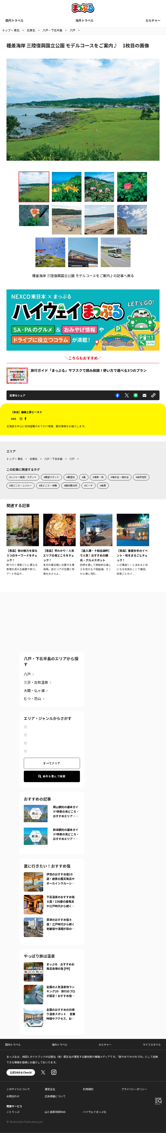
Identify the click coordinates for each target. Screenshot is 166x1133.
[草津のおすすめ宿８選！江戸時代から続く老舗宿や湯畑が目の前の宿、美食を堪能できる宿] (33, 920)
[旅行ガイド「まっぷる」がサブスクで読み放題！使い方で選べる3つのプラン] (17, 376)
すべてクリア (51, 763)
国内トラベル (14, 20)
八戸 (27, 674)
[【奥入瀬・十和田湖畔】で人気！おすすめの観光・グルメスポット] (96, 545)
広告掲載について (55, 1096)
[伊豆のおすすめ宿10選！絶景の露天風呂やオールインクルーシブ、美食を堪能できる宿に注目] (33, 874)
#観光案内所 (70, 485)
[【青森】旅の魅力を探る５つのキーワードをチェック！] (22, 545)
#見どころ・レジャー (20, 485)
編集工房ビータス (31, 412)
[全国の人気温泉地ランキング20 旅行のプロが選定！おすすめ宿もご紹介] (33, 987)
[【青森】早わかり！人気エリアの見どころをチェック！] (59, 545)
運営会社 (50, 1089)
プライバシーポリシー (134, 1089)
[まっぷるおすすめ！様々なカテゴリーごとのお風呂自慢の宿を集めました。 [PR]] (33, 964)
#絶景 (103, 485)
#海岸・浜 (98, 477)
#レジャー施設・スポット (23, 477)
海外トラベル (84, 20)
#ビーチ (88, 485)
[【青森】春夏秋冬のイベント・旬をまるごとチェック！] (133, 545)
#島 (84, 477)
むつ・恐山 (32, 698)
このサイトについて (18, 1089)
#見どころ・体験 (48, 485)
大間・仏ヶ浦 (34, 690)
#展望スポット (51, 477)
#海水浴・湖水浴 (120, 477)
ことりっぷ (12, 1112)
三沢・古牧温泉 (36, 682)
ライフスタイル (152, 1044)
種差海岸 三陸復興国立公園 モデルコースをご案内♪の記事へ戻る (83, 275)
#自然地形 (141, 477)
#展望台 (70, 477)
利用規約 (88, 1089)
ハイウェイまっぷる (94, 1112)
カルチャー (153, 20)
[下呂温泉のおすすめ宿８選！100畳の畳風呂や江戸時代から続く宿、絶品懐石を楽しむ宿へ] (33, 897)
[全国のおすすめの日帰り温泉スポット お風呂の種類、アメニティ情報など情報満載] (33, 1010)
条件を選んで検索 (54, 776)
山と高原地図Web (55, 1112)
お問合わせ (12, 1096)
